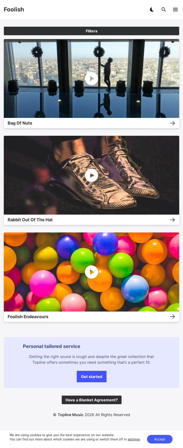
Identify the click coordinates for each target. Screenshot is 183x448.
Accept (159, 439)
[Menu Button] (175, 9)
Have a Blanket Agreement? (92, 400)
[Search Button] (164, 9)
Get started (91, 376)
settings (134, 439)
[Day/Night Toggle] (152, 9)
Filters (91, 31)
